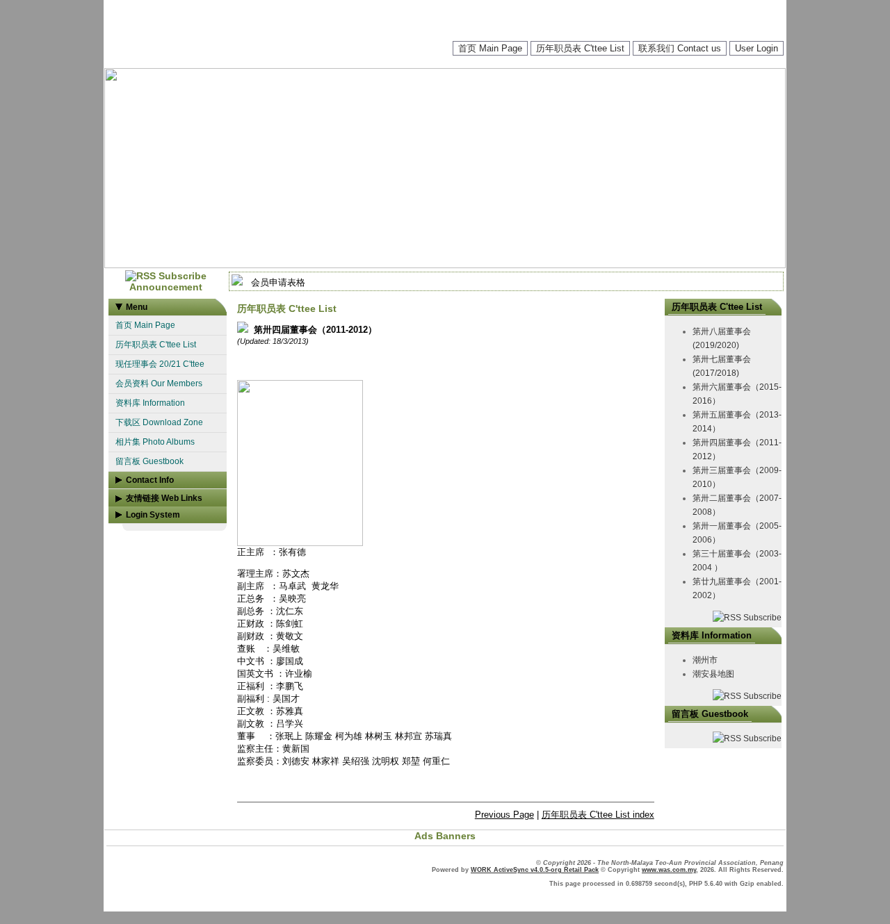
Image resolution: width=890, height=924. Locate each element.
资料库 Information (150, 403)
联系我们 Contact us (679, 48)
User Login (756, 48)
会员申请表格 (278, 282)
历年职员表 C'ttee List (580, 48)
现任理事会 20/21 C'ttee (159, 364)
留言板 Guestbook (149, 461)
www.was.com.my (669, 869)
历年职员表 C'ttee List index (598, 814)
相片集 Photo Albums (155, 442)
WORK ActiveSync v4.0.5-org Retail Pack (535, 869)
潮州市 (705, 660)
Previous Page (504, 814)
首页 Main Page (490, 48)
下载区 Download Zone (159, 422)
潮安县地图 (713, 674)
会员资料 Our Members (158, 383)
